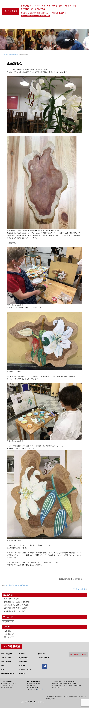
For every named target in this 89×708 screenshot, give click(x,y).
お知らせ (64, 13)
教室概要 (55, 13)
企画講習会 (25, 13)
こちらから (40, 689)
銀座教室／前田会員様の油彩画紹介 (17, 602)
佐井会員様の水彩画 (11, 599)
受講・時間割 (52, 6)
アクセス (67, 6)
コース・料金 (40, 6)
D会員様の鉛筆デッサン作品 (14, 611)
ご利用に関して (43, 658)
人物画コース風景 (79, 589)
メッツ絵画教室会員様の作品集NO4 (16, 585)
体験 (74, 6)
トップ (4, 55)
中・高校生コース (7, 673)
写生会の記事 (9, 637)
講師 (61, 6)
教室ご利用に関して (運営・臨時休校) (35, 15)
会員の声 (33, 13)
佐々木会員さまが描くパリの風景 (16, 605)
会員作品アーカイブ (44, 13)
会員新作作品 (40, 9)
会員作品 (7, 631)
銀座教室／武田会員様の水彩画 (15, 608)
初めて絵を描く (27, 6)
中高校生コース (27, 9)
